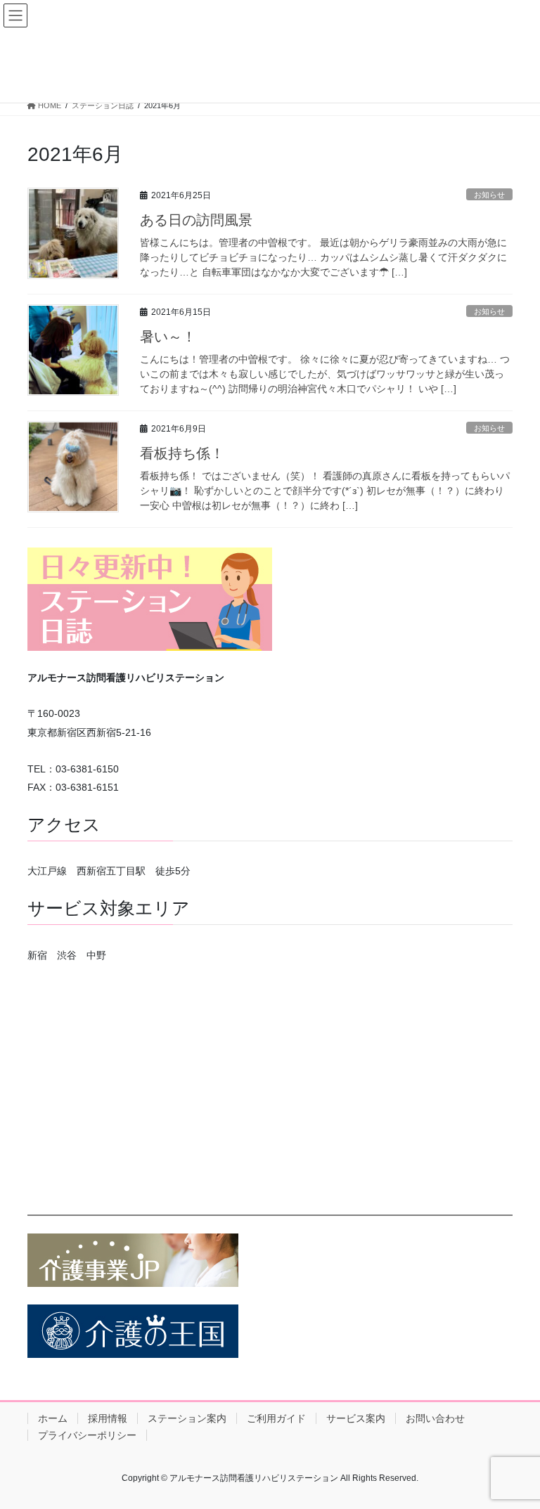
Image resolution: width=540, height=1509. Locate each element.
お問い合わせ (435, 1418)
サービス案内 (355, 1418)
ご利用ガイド (276, 1418)
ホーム (53, 1418)
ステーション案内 (187, 1418)
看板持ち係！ (182, 453)
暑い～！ (168, 336)
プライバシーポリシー (87, 1435)
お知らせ (489, 194)
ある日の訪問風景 (196, 220)
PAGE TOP (514, 1451)
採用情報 (107, 1418)
